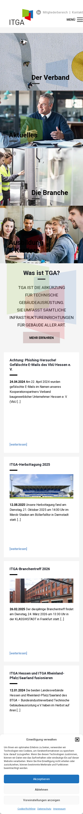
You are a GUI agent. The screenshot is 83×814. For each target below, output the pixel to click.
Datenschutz (44, 809)
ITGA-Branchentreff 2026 (30, 569)
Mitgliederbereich (55, 12)
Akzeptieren (41, 779)
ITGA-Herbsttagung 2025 (30, 464)
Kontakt (77, 12)
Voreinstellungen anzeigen (41, 800)
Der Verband (50, 78)
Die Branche (49, 193)
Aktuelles (23, 135)
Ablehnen (41, 790)
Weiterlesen (18, 444)
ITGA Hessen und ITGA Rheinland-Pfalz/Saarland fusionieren (37, 676)
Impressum (59, 809)
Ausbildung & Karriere (26, 246)
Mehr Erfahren (41, 338)
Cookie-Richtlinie (27, 809)
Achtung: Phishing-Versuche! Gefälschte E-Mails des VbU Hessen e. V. (40, 365)
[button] (77, 739)
